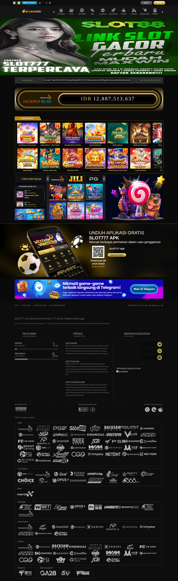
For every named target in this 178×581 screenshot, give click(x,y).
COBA (59, 190)
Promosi (155, 14)
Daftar (159, 3)
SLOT (16, 305)
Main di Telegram (30, 3)
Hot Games (61, 14)
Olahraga (102, 14)
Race (92, 14)
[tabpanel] (89, 46)
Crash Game (113, 14)
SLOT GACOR (26, 305)
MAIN (29, 133)
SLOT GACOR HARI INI (57, 305)
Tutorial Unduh (117, 255)
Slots (71, 14)
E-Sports (134, 14)
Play (46, 101)
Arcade (123, 14)
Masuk (146, 3)
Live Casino (82, 14)
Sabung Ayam (144, 14)
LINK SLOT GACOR (40, 305)
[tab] (58, 179)
